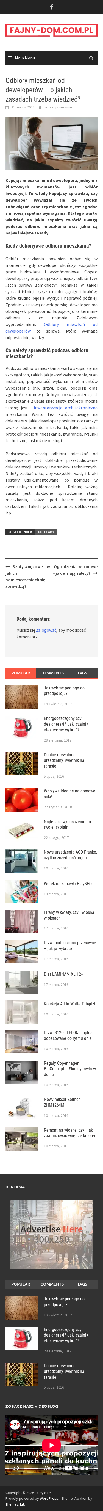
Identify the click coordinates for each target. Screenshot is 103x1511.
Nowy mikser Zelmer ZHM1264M (62, 1102)
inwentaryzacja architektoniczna (66, 407)
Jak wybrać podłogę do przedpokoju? (64, 690)
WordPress (49, 1498)
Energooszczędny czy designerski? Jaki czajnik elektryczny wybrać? (66, 724)
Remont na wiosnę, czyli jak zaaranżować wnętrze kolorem (71, 1132)
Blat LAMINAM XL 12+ (63, 974)
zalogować (46, 630)
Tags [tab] (82, 673)
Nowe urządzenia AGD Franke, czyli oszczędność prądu (70, 854)
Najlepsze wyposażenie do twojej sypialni (67, 824)
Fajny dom (43, 1492)
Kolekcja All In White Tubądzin (71, 1003)
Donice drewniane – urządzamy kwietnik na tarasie (64, 760)
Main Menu (25, 58)
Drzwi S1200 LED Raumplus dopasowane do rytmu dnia (68, 1035)
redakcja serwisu (58, 107)
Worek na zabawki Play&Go (68, 883)
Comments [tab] (52, 673)
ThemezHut (14, 1504)
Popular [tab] (20, 673)
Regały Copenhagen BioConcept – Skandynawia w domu (70, 1069)
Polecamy (46, 532)
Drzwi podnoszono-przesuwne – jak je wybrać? (70, 945)
